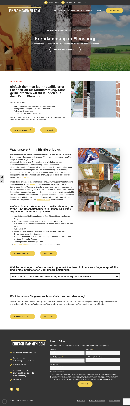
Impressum (81, 401)
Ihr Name (53, 349)
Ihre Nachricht (54, 364)
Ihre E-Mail (89, 349)
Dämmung (62, 10)
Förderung (34, 184)
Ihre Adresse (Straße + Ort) (94, 357)
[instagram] (17, 389)
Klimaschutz (25, 177)
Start (53, 10)
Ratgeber (86, 10)
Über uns (75, 10)
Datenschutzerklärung (97, 401)
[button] (4, 401)
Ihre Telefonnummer (56, 357)
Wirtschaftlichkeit (43, 200)
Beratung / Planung (22, 244)
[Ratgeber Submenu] (91, 10)
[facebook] (11, 389)
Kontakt (98, 10)
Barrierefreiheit (114, 401)
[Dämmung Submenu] (68, 10)
